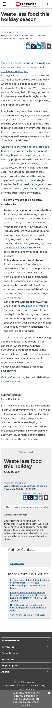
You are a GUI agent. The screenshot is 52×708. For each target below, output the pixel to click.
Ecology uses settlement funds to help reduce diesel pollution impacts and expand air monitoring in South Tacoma (29, 596)
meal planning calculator (18, 247)
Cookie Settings (26, 689)
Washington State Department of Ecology (23, 35)
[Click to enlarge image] (26, 71)
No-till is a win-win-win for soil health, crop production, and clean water (28, 608)
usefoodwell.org (16, 377)
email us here (17, 563)
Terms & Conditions (24, 682)
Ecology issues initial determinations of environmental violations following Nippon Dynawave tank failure (29, 584)
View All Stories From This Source (27, 615)
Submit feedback (11, 394)
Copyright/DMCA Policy (15, 686)
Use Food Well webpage (26, 184)
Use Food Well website (34, 306)
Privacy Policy (38, 686)
